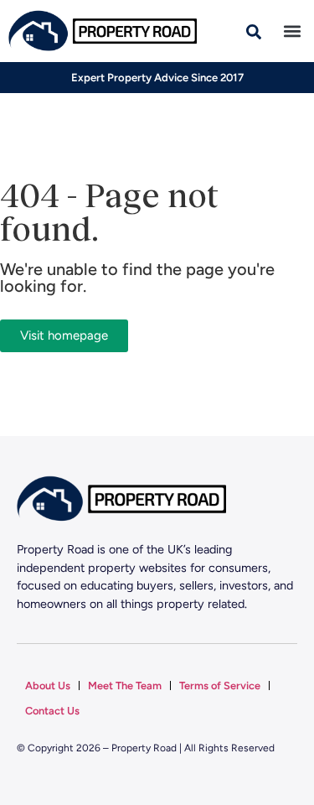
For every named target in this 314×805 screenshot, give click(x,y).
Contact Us (52, 710)
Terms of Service (219, 685)
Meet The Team (125, 685)
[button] (292, 31)
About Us (47, 685)
